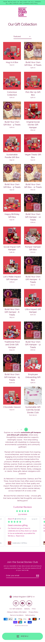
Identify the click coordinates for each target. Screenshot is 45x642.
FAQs (34, 609)
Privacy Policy (33, 612)
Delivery (27, 609)
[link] (22, 543)
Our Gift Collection (15, 609)
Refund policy (30, 615)
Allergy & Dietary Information (17, 612)
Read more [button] (20, 536)
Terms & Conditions (16, 615)
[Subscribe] (37, 575)
